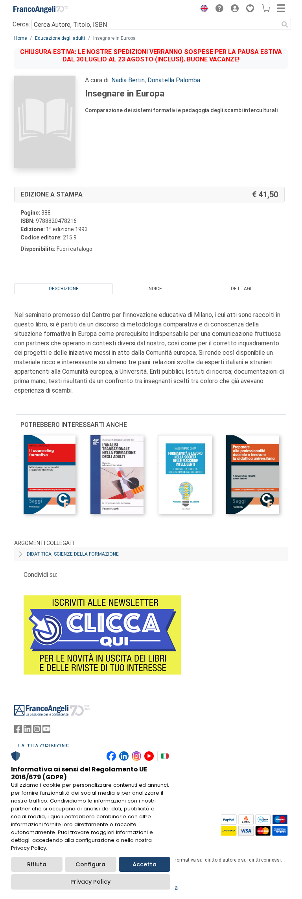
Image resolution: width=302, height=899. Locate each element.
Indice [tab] (154, 288)
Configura (90, 864)
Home (20, 38)
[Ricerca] (284, 24)
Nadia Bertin (128, 80)
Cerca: (21, 24)
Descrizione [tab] (64, 288)
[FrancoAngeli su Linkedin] (27, 730)
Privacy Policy (90, 882)
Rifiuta (36, 864)
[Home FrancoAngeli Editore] (40, 9)
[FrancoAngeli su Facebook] (18, 730)
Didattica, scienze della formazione (73, 554)
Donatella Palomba (173, 80)
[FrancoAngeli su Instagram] (37, 730)
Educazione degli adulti (60, 38)
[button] (202, 9)
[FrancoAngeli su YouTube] (46, 730)
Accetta (145, 864)
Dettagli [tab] (242, 288)
